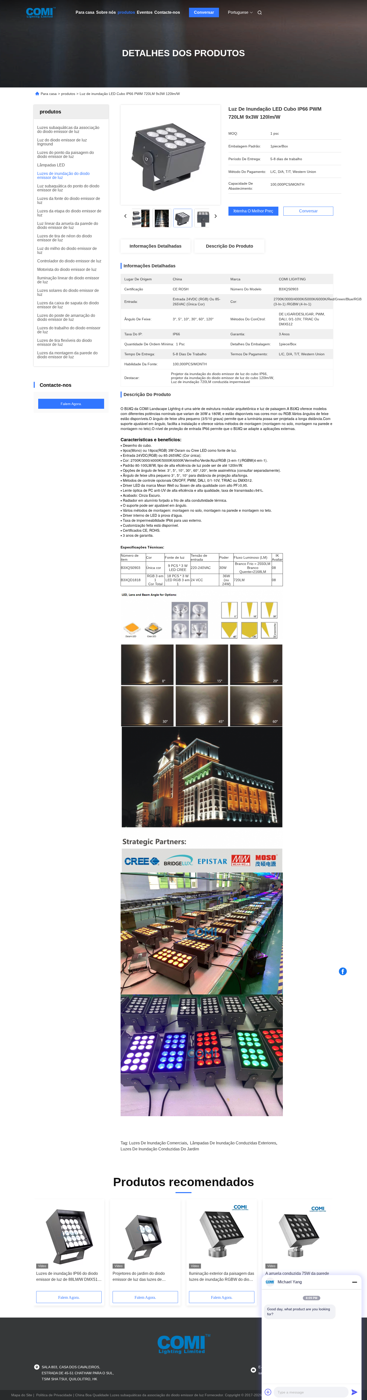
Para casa (85, 12)
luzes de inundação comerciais (158, 1143)
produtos (126, 12)
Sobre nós (106, 12)
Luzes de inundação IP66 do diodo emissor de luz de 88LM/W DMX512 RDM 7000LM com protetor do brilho (68, 1277)
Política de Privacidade (54, 1395)
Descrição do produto (229, 246)
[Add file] (268, 1392)
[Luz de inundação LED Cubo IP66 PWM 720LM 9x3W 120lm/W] (170, 155)
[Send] (355, 1392)
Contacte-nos (167, 12)
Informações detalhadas (156, 246)
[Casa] (41, 12)
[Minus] (355, 1282)
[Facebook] (342, 971)
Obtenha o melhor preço (253, 211)
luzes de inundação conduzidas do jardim (160, 1149)
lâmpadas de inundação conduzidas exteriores (233, 1143)
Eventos (145, 12)
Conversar (204, 12)
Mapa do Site (21, 1395)
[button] (43, 1247)
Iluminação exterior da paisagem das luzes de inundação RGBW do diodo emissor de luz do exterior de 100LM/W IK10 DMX (221, 1277)
